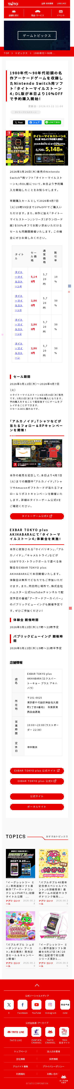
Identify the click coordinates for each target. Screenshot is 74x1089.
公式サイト (37, 796)
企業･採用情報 (47, 3)
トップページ (20, 1051)
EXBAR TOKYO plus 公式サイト (35, 770)
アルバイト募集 (20, 1066)
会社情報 (20, 1059)
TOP (6, 53)
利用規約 (20, 1074)
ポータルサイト (37, 806)
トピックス (21, 53)
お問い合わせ (53, 1074)
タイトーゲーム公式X (35, 516)
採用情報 (53, 1059)
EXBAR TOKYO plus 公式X (36, 781)
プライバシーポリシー (53, 1066)
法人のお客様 (53, 1051)
